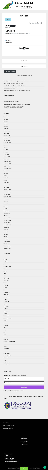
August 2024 (6, 170)
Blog (5, 275)
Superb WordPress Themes (34, 468)
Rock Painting (7, 353)
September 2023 (7, 196)
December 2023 (7, 189)
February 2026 (7, 131)
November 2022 (7, 220)
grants (5, 322)
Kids (5, 332)
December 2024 (7, 161)
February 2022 (7, 241)
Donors (5, 304)
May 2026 (6, 124)
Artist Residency (7, 266)
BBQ (5, 273)
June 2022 (6, 232)
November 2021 (7, 248)
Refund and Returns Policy (8, 425)
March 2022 (6, 239)
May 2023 (6, 206)
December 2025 (7, 135)
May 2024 (6, 177)
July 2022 (6, 229)
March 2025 (6, 154)
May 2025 (6, 149)
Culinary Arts (6, 301)
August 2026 (6, 116)
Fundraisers (6, 315)
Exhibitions (6, 308)
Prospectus (6, 348)
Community (6, 294)
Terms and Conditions (8, 428)
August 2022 (6, 227)
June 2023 (6, 203)
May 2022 (6, 234)
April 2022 (6, 236)
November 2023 (7, 192)
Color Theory (6, 292)
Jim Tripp (23, 66)
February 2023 (7, 213)
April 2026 (6, 126)
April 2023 (6, 208)
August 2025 (6, 145)
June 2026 (6, 121)
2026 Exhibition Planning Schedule (11, 101)
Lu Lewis (25, 60)
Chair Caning (6, 280)
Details (7, 37)
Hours (5, 327)
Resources (6, 351)
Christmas (6, 285)
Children (5, 282)
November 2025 (7, 138)
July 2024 (6, 173)
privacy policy (16, 391)
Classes (5, 287)
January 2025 (6, 159)
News (5, 344)
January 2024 (6, 187)
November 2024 (7, 163)
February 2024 (7, 185)
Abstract (6, 259)
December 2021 (7, 246)
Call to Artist (6, 278)
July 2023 (6, 201)
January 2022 (6, 243)
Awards (5, 271)
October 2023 (7, 194)
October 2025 (7, 140)
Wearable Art (6, 365)
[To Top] (44, 467)
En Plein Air (6, 306)
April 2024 (6, 180)
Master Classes (7, 337)
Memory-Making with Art (9, 341)
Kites (5, 334)
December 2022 (7, 217)
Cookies (5, 299)
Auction (5, 268)
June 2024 (6, 175)
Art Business (6, 261)
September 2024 (7, 168)
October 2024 (7, 166)
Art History (6, 264)
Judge (5, 329)
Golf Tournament (7, 318)
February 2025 (7, 156)
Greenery (6, 325)
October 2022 (7, 222)
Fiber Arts (6, 313)
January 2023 (6, 215)
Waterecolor (6, 362)
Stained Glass (7, 358)
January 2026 (6, 133)
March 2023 (6, 210)
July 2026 (6, 119)
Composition (6, 297)
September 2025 (7, 142)
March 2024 (6, 182)
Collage (5, 290)
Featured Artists (7, 311)
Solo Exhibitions (7, 355)
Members (6, 339)
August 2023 (6, 199)
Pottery (5, 346)
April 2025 (6, 152)
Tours (5, 360)
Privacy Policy (6, 422)
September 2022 (7, 224)
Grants (5, 320)
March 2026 (6, 128)
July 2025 (6, 147)
